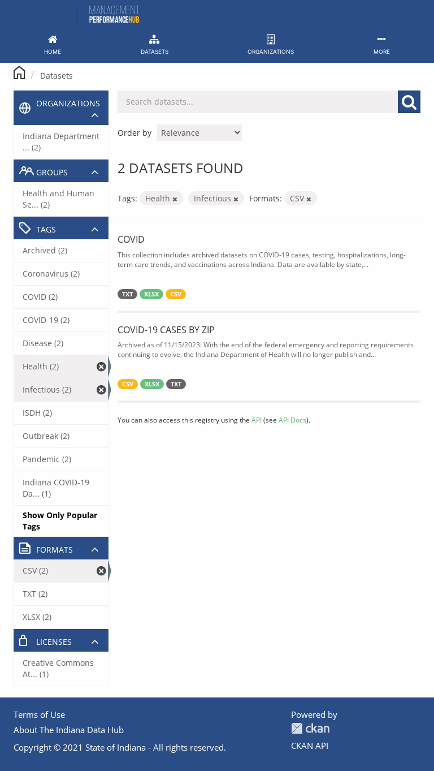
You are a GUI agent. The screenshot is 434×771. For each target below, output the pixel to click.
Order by (134, 132)
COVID (131, 239)
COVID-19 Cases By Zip (166, 330)
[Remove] (174, 199)
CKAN (310, 728)
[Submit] (409, 102)
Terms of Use (39, 714)
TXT (127, 294)
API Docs (292, 419)
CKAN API (309, 745)
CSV (175, 294)
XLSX (151, 294)
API (256, 419)
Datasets (56, 75)
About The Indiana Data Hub (69, 729)
